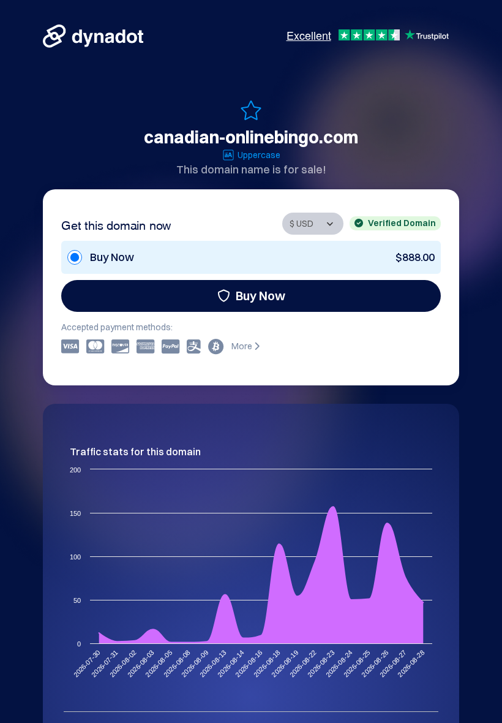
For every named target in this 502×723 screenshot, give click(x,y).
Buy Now (260, 295)
